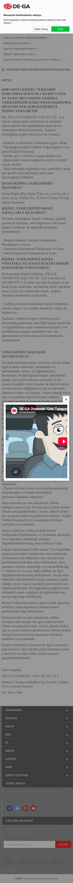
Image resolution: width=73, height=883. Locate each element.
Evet (60, 29)
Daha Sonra (41, 29)
